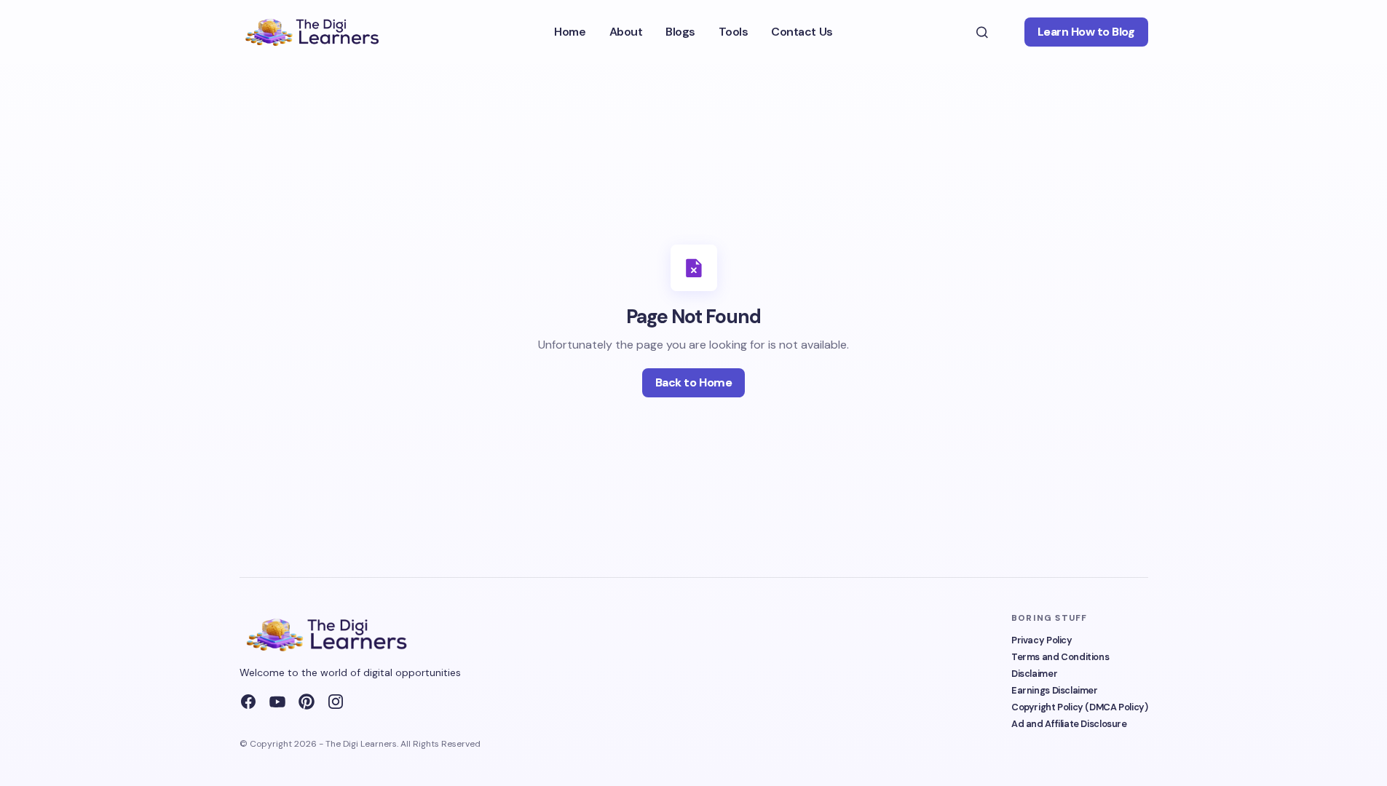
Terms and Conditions (1060, 657)
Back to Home (693, 382)
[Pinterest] (306, 701)
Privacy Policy (1041, 640)
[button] (982, 32)
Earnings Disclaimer (1054, 690)
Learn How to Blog (1086, 31)
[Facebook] (248, 701)
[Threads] (335, 701)
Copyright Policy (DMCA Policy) (1079, 707)
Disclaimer (1034, 673)
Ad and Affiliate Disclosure (1069, 724)
